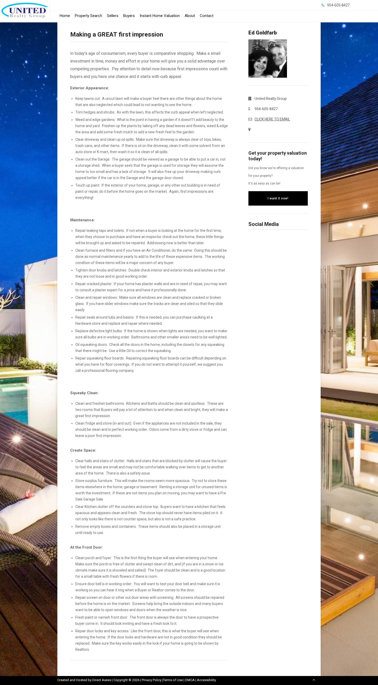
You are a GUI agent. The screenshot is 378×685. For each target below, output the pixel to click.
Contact (206, 15)
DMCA (190, 680)
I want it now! (278, 198)
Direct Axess (101, 680)
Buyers (129, 15)
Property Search (88, 15)
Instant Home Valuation (160, 15)
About (190, 15)
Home (65, 15)
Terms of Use (173, 680)
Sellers (112, 15)
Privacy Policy (151, 680)
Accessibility (206, 680)
